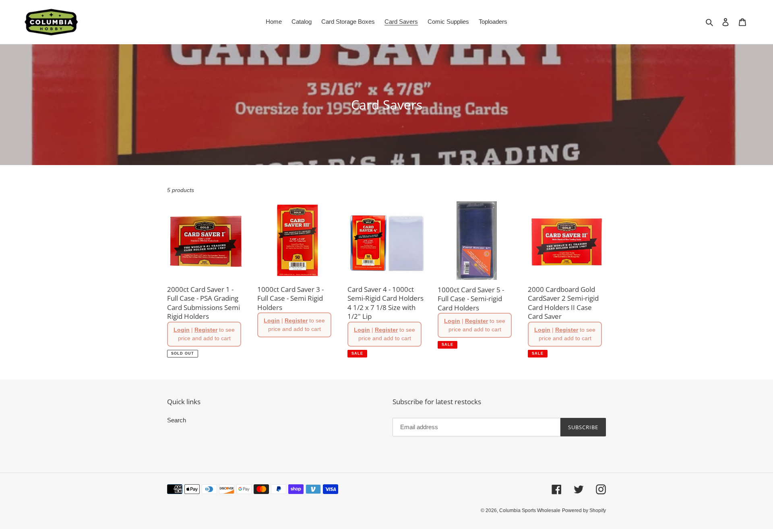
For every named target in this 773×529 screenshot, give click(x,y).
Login (182, 329)
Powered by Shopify (584, 510)
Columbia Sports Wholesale (529, 510)
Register (205, 329)
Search (176, 420)
